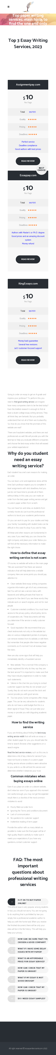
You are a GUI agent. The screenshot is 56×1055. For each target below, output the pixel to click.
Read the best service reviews (19, 752)
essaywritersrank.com (28, 28)
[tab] (28, 901)
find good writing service (24, 402)
